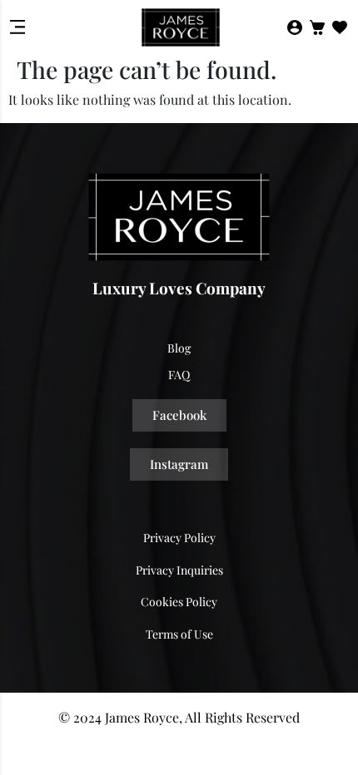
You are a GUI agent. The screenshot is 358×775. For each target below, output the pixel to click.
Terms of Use (179, 634)
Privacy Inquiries (179, 570)
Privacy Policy (179, 537)
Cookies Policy (179, 602)
